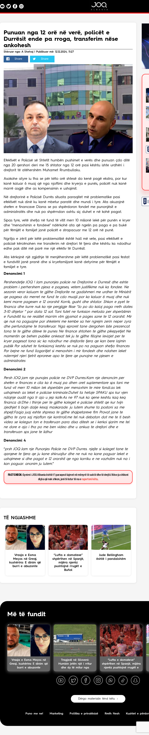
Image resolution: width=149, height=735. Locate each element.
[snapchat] (135, 680)
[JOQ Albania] (101, 7)
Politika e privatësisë (84, 713)
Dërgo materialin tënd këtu (96, 698)
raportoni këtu (90, 479)
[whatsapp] (110, 680)
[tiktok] (123, 680)
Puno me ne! (34, 713)
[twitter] (73, 680)
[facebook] (86, 680)
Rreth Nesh (112, 713)
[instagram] (98, 680)
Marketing (56, 713)
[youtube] (61, 680)
